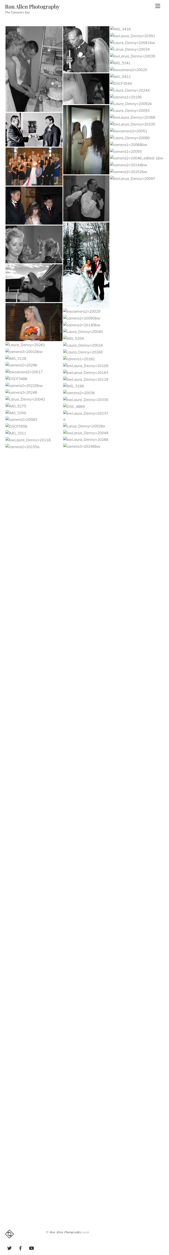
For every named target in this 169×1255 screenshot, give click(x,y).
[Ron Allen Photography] (9, 1236)
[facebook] (20, 1247)
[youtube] (31, 1247)
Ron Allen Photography (65, 1232)
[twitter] (9, 1247)
